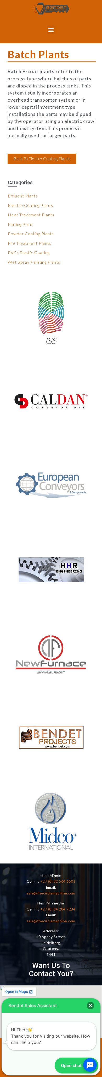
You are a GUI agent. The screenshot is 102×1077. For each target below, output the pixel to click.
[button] (51, 29)
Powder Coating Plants (31, 233)
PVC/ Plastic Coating (29, 252)
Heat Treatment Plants (31, 214)
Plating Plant (20, 224)
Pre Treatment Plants (29, 243)
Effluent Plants (23, 195)
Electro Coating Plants (30, 205)
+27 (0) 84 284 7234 (58, 909)
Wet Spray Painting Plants (34, 261)
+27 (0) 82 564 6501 (58, 881)
